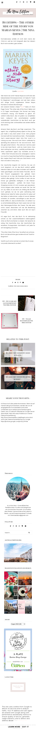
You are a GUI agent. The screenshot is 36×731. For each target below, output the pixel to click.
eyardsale (20, 91)
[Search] (29, 533)
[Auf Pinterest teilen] (20, 282)
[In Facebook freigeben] (12, 282)
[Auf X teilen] (15, 282)
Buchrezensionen (21, 286)
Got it (25, 727)
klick (22, 107)
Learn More (14, 727)
